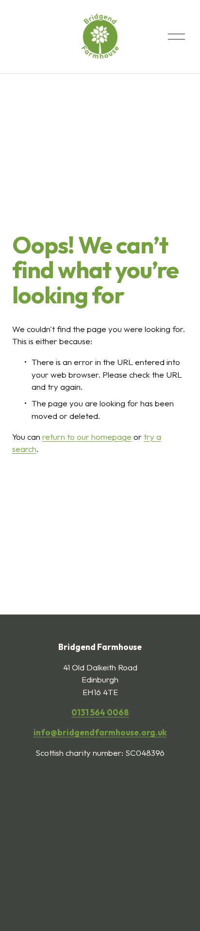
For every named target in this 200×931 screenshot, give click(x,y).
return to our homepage (87, 437)
